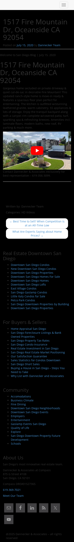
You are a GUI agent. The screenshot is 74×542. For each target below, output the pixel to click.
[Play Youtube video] (37, 151)
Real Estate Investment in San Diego (34, 348)
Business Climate (22, 400)
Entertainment (20, 420)
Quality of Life (20, 428)
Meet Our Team (13, 496)
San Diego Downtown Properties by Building (40, 304)
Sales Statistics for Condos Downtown (35, 360)
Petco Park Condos (23, 300)
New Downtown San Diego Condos (33, 269)
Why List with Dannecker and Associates (37, 376)
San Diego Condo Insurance (29, 344)
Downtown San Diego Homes (30, 280)
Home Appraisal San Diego (28, 329)
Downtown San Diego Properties (32, 273)
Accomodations (21, 396)
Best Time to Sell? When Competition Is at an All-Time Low (37, 223)
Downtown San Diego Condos (30, 265)
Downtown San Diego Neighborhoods (35, 408)
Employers (18, 416)
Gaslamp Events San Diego (28, 424)
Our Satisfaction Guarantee (29, 356)
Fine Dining (18, 404)
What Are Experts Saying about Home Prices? (37, 233)
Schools (16, 443)
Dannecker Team (49, 45)
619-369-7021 (12, 490)
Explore (16, 432)
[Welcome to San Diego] (6, 5)
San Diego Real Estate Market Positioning (38, 352)
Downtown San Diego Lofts (28, 284)
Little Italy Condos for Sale (28, 296)
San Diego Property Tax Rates (30, 340)
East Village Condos (24, 288)
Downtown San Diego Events (29, 412)
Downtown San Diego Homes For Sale (35, 276)
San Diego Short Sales (25, 364)
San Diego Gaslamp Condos (29, 292)
